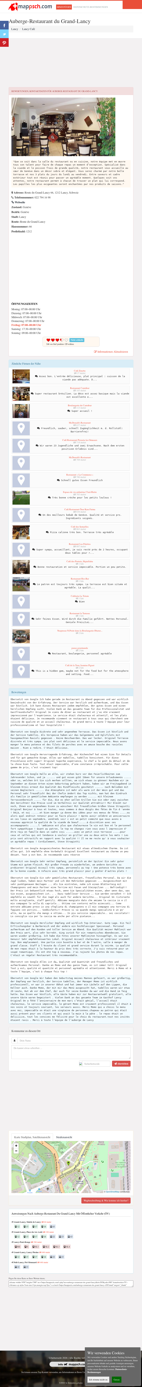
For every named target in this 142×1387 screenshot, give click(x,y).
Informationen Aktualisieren (112, 351)
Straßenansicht (64, 1137)
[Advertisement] (71, 63)
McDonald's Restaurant (80, 422)
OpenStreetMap (112, 1191)
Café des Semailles (79, 526)
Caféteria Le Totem (80, 595)
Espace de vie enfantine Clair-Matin (80, 492)
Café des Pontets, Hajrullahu (79, 561)
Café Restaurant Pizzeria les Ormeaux (79, 440)
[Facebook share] (4, 25)
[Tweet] (4, 33)
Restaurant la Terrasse (80, 613)
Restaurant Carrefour (79, 388)
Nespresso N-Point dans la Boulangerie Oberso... (79, 630)
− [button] (16, 1151)
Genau (117, 1379)
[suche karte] (30, 6)
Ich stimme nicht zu (98, 1379)
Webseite (19, 202)
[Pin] (4, 42)
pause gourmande (80, 647)
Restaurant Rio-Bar (80, 578)
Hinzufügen (64, 6)
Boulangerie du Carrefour (80, 405)
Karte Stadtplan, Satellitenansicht (32, 1137)
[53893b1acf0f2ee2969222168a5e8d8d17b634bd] (12, 236)
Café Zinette (80, 370)
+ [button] (16, 1146)
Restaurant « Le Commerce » (79, 474)
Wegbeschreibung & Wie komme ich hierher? (106, 1200)
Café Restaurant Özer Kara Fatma (79, 509)
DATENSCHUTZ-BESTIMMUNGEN (90, 6)
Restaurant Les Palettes (80, 544)
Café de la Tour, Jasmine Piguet (79, 665)
